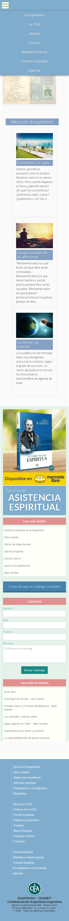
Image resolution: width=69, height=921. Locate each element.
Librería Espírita (13, 551)
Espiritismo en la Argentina (30, 788)
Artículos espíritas (24, 782)
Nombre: (8, 608)
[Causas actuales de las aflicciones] (34, 247)
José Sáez (10, 691)
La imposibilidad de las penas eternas (27, 738)
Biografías (19, 793)
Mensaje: (8, 643)
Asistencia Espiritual (26, 820)
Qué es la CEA (22, 804)
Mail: (5, 620)
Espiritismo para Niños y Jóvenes (24, 730)
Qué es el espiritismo (17, 565)
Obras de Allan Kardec (17, 544)
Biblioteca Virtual (34, 52)
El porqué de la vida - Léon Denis (24, 699)
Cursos (34, 43)
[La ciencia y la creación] (34, 337)
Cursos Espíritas (23, 814)
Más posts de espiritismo (32, 121)
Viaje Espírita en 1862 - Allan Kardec (26, 723)
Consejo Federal (23, 836)
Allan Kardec (11, 572)
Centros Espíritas (34, 61)
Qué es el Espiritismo (26, 766)
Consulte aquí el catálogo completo (35, 586)
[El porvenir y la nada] (34, 157)
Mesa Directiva (22, 830)
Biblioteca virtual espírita (28, 857)
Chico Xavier (11, 537)
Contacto (19, 841)
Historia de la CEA (25, 809)
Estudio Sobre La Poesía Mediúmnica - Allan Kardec (30, 707)
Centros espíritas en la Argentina (24, 530)
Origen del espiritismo (27, 777)
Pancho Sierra (12, 558)
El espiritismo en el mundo (29, 868)
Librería (34, 33)
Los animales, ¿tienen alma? (21, 716)
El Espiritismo (34, 15)
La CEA (35, 24)
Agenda (34, 70)
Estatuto (18, 825)
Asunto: (7, 631)
